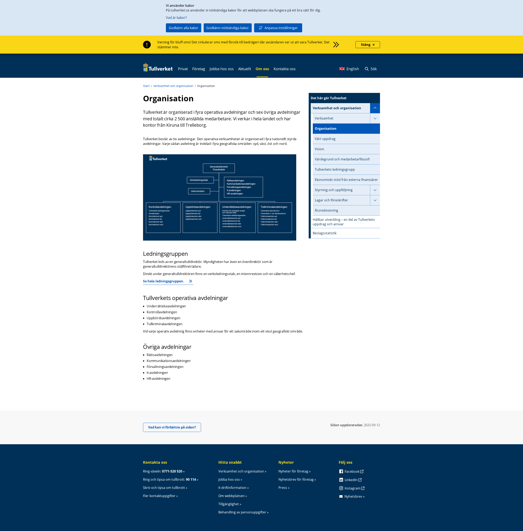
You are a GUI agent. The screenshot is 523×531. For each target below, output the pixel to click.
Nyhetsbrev (353, 496)
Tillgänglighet (228, 504)
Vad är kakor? (176, 17)
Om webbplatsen (231, 496)
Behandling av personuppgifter (242, 512)
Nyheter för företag (293, 471)
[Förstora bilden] (219, 239)
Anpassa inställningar (281, 28)
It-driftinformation (232, 487)
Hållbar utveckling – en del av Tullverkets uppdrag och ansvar (344, 221)
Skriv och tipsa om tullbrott (164, 487)
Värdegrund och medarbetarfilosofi (342, 159)
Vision (319, 149)
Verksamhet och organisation (173, 86)
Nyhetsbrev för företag (296, 479)
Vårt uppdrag (325, 138)
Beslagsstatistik (324, 233)
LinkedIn (351, 480)
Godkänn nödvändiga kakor (227, 28)
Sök (373, 68)
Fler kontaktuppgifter (159, 496)
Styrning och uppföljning (334, 190)
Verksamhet (324, 118)
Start (146, 86)
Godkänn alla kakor (183, 28)
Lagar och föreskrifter (331, 200)
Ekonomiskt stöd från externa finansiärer (346, 179)
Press (282, 487)
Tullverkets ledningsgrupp (335, 169)
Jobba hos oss (229, 479)
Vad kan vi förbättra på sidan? (174, 427)
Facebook (352, 471)
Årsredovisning (326, 210)
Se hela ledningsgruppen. (163, 281)
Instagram (353, 488)
